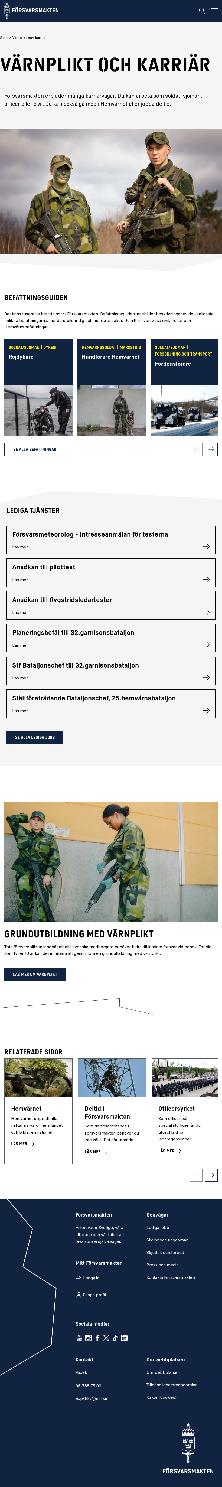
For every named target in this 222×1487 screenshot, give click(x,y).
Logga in (91, 1278)
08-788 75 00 (88, 1386)
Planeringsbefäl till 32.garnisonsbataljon (73, 633)
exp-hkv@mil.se (91, 1399)
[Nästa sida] (211, 449)
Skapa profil (94, 1295)
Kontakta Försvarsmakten (170, 1278)
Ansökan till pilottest (43, 567)
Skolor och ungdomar (167, 1240)
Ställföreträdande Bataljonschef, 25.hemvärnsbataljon (94, 698)
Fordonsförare (173, 364)
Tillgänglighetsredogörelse (172, 1385)
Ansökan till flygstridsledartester (62, 600)
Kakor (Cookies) (161, 1398)
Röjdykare (21, 357)
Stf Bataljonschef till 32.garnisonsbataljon (75, 666)
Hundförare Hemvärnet (110, 357)
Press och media (162, 1265)
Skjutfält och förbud (165, 1253)
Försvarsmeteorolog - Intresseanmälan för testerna (90, 535)
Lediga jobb (157, 1228)
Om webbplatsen (163, 1373)
